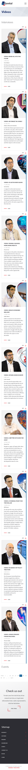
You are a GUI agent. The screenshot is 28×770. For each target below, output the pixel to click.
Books (3, 753)
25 (10, 675)
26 (12, 675)
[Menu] (25, 3)
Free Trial (14, 708)
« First (2, 675)
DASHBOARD (5, 743)
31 (26, 675)
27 (15, 675)
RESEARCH (4, 732)
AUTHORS (4, 736)
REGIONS (4, 739)
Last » (12, 678)
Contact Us (4, 750)
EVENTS (3, 746)
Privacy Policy (17, 767)
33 (4, 678)
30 (23, 675)
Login (3, 757)
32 (1, 678)
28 (18, 675)
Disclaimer (10, 767)
